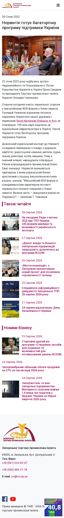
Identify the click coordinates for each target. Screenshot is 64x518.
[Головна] (18, 5)
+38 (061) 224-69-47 (14, 463)
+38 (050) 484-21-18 (14, 469)
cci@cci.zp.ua (19, 476)
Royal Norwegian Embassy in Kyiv (36, 120)
